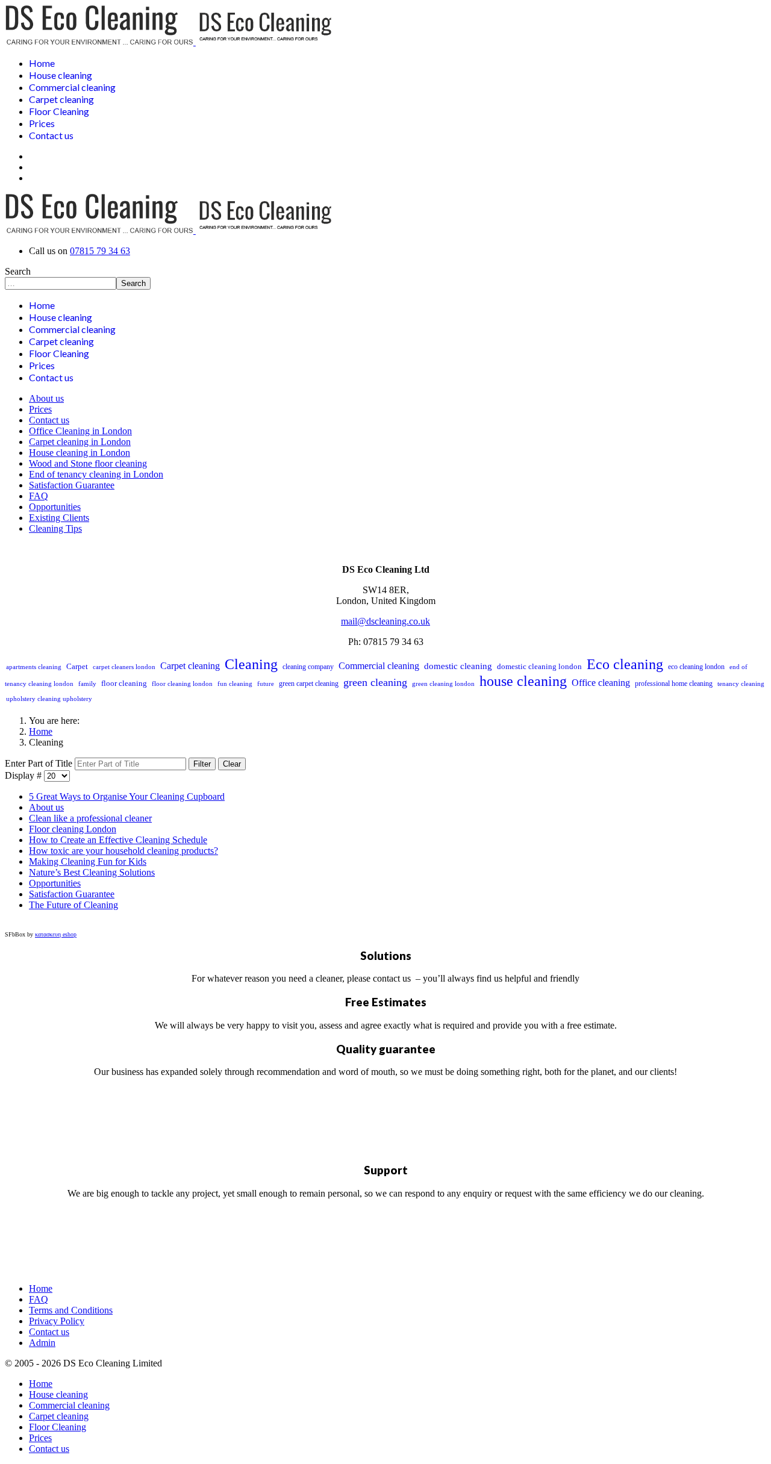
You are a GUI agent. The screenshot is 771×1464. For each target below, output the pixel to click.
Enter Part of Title (40, 763)
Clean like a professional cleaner (90, 818)
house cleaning (523, 681)
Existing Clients (59, 517)
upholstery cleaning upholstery (49, 698)
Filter (202, 763)
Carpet (77, 666)
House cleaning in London (79, 452)
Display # (24, 775)
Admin (42, 1343)
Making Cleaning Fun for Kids (87, 861)
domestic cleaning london (539, 666)
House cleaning (60, 75)
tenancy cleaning (740, 683)
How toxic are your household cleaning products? (123, 851)
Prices (42, 123)
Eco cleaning (625, 664)
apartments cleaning (33, 666)
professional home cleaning (674, 683)
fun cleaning (234, 683)
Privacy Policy (56, 1321)
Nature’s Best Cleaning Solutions (92, 872)
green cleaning (375, 682)
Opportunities (55, 507)
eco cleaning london (696, 666)
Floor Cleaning (59, 111)
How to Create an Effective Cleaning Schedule (118, 840)
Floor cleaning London (72, 829)
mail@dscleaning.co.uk (385, 621)
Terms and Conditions (71, 1310)
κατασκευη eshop (55, 934)
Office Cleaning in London (80, 431)
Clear (232, 763)
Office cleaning (601, 682)
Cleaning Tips (55, 528)
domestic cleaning (458, 666)
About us (46, 398)
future (265, 683)
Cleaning (251, 664)
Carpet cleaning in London (80, 442)
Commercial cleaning (72, 87)
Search (18, 271)
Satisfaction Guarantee (71, 485)
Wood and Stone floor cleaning (88, 463)
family (87, 683)
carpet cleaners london (124, 666)
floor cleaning (124, 683)
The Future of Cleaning (73, 905)
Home (42, 63)
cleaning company (308, 666)
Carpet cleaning (61, 99)
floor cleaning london (182, 683)
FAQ (38, 496)
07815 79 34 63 (100, 251)
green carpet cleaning (309, 683)
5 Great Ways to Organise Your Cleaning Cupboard (127, 796)
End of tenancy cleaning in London (96, 474)
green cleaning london (443, 683)
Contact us (51, 135)
